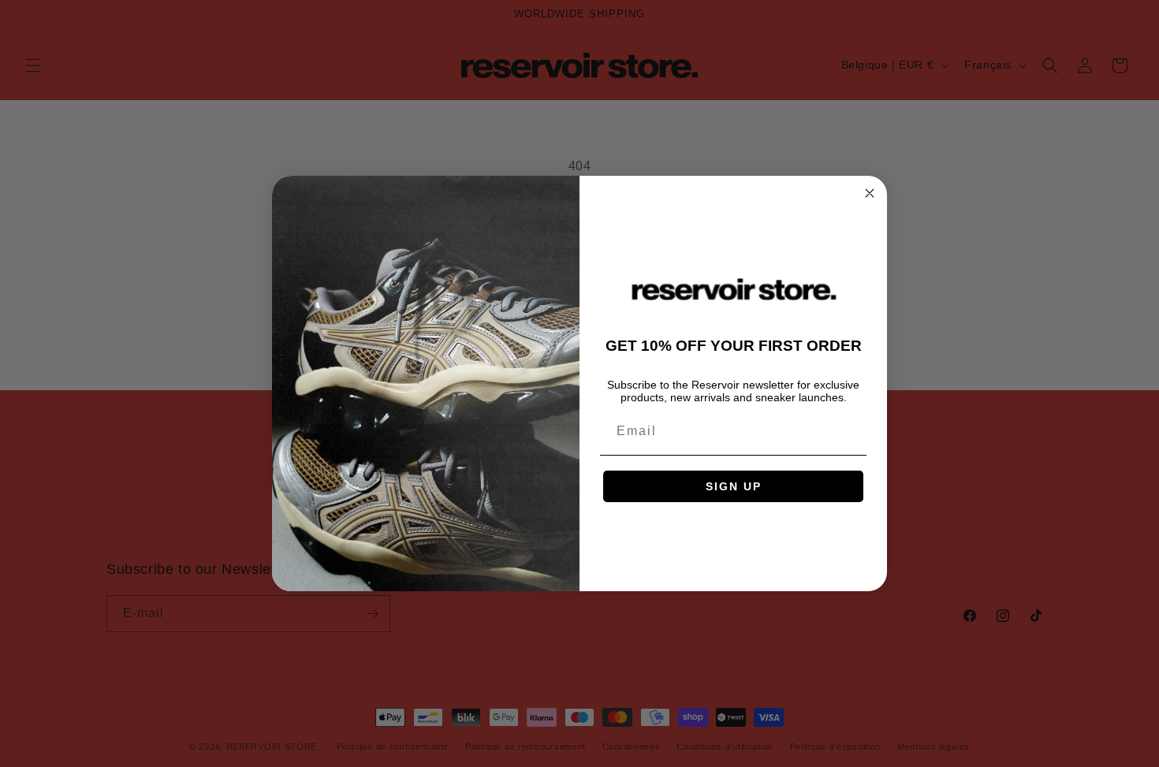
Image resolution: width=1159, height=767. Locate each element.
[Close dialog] (869, 193)
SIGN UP (734, 486)
